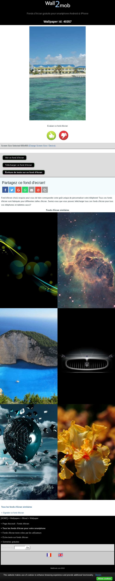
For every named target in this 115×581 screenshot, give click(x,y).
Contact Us (76, 561)
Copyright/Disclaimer (54, 561)
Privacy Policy (66, 561)
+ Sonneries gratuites (10, 542)
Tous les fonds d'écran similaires (16, 507)
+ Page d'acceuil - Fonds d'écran (15, 524)
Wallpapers (15, 518)
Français (54, 557)
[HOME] (4, 518)
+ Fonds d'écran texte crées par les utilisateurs (21, 533)
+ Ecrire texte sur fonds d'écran (14, 537)
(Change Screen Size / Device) (42, 146)
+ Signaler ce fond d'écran (12, 513)
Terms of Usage (40, 561)
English (65, 557)
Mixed (24, 518)
